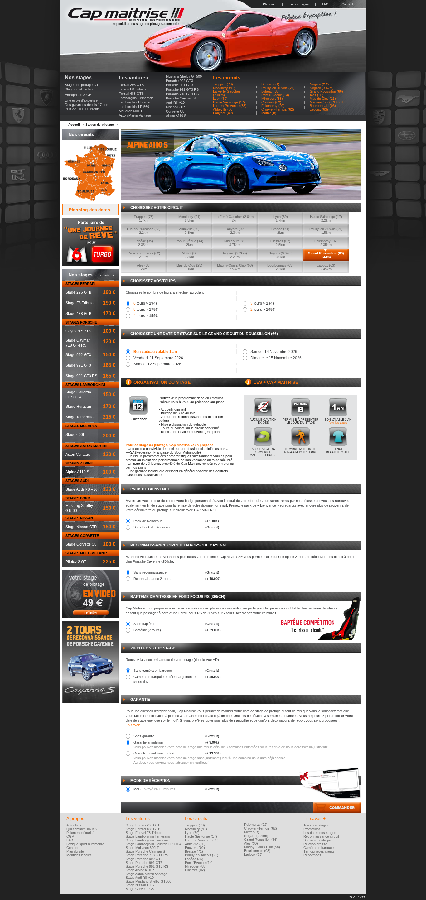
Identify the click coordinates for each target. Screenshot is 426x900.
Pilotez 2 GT (75, 562)
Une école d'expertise (81, 100)
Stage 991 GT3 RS (81, 376)
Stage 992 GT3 (78, 355)
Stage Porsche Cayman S (145, 851)
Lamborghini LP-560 (134, 106)
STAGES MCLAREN (81, 426)
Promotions (312, 829)
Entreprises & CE (78, 95)
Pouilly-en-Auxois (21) (278, 88)
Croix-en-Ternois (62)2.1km (144, 255)
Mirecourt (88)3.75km (235, 243)
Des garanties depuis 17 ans (86, 105)
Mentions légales (79, 855)
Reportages (312, 855)
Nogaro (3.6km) (322, 88)
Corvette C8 (175, 111)
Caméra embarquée (318, 847)
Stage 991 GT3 (78, 365)
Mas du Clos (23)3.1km (189, 267)
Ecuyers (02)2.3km (235, 230)
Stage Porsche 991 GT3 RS (147, 866)
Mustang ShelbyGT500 (79, 508)
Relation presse (315, 844)
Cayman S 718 (78, 331)
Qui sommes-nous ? (81, 829)
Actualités (73, 825)
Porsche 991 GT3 (179, 85)
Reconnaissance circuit (321, 836)
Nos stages (78, 77)
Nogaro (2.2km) (322, 84)
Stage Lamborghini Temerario (148, 836)
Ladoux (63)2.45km (326, 267)
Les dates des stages (319, 833)
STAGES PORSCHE (81, 322)
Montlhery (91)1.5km (189, 218)
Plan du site (75, 851)
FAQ (325, 4)
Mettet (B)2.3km (189, 255)
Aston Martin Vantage (135, 115)
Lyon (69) (220, 98)
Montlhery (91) (224, 88)
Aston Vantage (77, 454)
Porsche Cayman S (181, 98)
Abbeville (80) (223, 109)
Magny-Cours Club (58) (328, 102)
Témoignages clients (319, 851)
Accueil (74, 124)
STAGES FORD (77, 498)
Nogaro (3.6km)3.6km (281, 255)
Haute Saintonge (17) (229, 102)
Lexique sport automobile (85, 844)
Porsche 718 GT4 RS (182, 94)
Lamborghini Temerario (136, 98)
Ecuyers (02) (223, 113)
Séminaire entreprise (319, 840)
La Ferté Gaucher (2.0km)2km (235, 218)
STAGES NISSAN (79, 518)
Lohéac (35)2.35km (144, 243)
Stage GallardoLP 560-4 (78, 394)
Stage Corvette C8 (81, 544)
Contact (347, 4)
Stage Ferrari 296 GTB (143, 825)
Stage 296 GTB (78, 292)
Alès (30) (316, 95)
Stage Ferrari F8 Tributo (144, 833)
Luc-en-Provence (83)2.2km (144, 230)
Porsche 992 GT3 (179, 81)
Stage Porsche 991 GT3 (144, 862)
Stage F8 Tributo (79, 303)
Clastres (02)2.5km (280, 243)
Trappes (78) (223, 84)
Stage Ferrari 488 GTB (143, 829)
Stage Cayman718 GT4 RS (78, 343)
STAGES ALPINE (79, 463)
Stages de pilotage (99, 124)
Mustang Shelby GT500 (184, 76)
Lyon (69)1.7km (280, 218)
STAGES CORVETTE (82, 535)
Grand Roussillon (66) (326, 91)
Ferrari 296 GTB (131, 85)
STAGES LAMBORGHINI (85, 385)
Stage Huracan (78, 406)
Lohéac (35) (270, 91)
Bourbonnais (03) (323, 106)
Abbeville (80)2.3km (189, 230)
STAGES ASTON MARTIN (86, 446)
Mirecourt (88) (272, 98)
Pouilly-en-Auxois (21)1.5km (326, 230)
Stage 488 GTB (78, 313)
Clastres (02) (271, 102)
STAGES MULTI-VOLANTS (86, 553)
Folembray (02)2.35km (326, 243)
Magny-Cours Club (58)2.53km (235, 267)
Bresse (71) (270, 84)
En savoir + (134, 725)
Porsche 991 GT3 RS (182, 89)
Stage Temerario (79, 417)
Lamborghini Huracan (135, 102)
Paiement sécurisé (80, 833)
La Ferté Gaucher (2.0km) (226, 93)
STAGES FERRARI (80, 284)
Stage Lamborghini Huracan (147, 840)
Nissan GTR (175, 107)
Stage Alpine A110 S (140, 870)
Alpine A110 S (176, 116)
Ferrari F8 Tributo (132, 89)
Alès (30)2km (144, 267)
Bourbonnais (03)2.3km (280, 267)
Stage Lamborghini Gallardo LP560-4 (153, 844)
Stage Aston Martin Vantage (146, 874)
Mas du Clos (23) (323, 98)
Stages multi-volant (79, 89)
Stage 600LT (76, 434)
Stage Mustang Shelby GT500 (148, 881)
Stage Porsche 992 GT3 (144, 859)
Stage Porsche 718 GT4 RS (147, 855)
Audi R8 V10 (175, 102)
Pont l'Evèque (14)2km (189, 243)
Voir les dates (338, 422)
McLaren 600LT (131, 111)
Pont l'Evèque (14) (275, 95)
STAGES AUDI (77, 481)
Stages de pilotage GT (82, 85)
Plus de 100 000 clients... (84, 109)
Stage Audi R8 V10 (81, 489)
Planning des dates (89, 209)
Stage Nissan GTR (81, 527)
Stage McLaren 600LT (142, 847)
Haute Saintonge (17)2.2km (326, 218)
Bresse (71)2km (280, 230)
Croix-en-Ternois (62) (277, 109)
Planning (269, 4)
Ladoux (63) (319, 109)
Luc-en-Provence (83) (230, 106)
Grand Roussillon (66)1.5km (326, 255)
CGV (70, 836)
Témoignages (299, 4)
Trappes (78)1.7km (144, 218)
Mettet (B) (268, 113)
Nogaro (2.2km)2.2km (235, 255)
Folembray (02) (273, 106)
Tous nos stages (316, 825)
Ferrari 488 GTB (131, 93)
